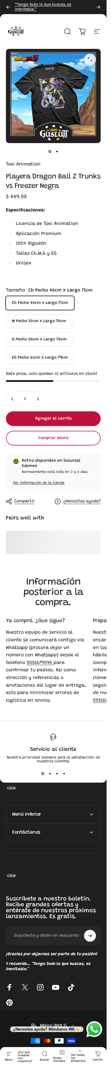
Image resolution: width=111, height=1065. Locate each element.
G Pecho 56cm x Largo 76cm (39, 339)
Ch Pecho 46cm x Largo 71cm (40, 303)
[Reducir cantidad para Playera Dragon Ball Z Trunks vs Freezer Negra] (12, 399)
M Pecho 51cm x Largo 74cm (39, 321)
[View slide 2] (49, 773)
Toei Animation (23, 164)
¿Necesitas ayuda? (82, 501)
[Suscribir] (90, 936)
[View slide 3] (56, 773)
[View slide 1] (42, 773)
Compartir (24, 501)
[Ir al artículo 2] (56, 151)
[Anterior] (8, 7)
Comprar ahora (53, 438)
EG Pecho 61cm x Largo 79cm (40, 358)
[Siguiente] (98, 7)
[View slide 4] (63, 773)
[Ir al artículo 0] (49, 151)
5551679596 (40, 662)
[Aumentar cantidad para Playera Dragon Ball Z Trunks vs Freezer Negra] (38, 399)
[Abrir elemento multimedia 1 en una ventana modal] (90, 59)
